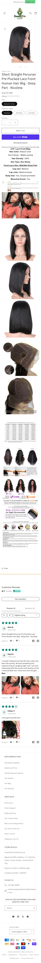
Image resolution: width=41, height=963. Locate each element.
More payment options (21, 142)
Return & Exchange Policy (14, 823)
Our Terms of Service (12, 829)
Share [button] (6, 568)
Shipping (4, 96)
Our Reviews (9, 778)
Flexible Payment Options (14, 773)
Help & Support (10, 808)
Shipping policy (14, 958)
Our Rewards (9, 788)
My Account (9, 803)
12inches (31, 113)
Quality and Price (11, 768)
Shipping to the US (11, 839)
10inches (19, 113)
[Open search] (4, 615)
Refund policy (13, 954)
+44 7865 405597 (14, 885)
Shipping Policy (10, 813)
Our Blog (8, 783)
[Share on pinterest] (38, 641)
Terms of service (34, 954)
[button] (4, 13)
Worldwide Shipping (12, 763)
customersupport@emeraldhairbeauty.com (22, 890)
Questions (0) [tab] (30, 608)
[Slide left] (15, 67)
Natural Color (9, 104)
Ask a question (20, 599)
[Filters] (9, 615)
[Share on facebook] (33, 641)
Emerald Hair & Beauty (19, 952)
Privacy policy (23, 954)
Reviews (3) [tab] (11, 608)
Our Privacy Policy (11, 818)
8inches (7, 113)
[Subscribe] (33, 908)
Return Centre (10, 834)
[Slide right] (25, 67)
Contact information (27, 958)
